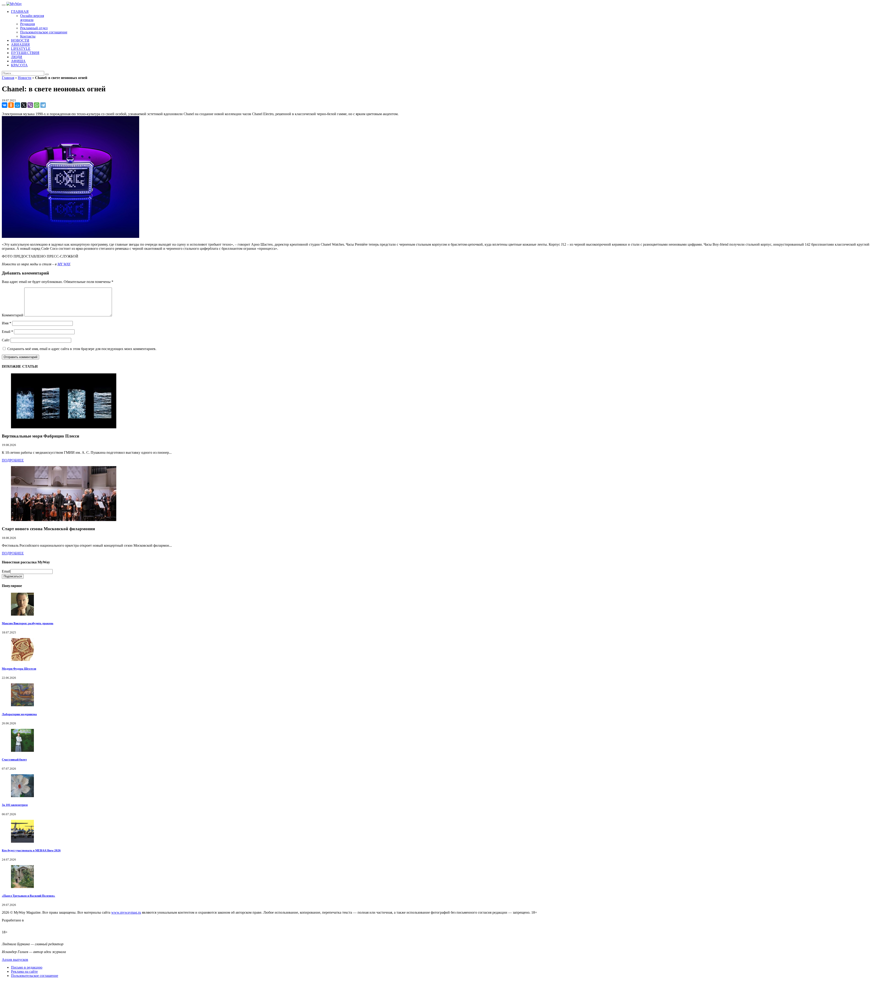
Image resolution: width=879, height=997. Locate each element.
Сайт (6, 340)
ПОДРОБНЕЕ (13, 460)
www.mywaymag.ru (126, 912)
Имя (6, 323)
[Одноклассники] (11, 105)
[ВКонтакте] (4, 105)
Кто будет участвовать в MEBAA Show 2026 (31, 850)
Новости (24, 78)
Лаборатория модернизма (19, 714)
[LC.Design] (13, 924)
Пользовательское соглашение (34, 976)
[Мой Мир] (17, 105)
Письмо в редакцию (26, 967)
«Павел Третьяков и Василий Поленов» (28, 895)
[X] (24, 105)
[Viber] (30, 105)
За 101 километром (15, 805)
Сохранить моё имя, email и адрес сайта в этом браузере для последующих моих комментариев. (81, 349)
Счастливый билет (14, 759)
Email (7, 332)
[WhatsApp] (36, 105)
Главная (8, 78)
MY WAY (63, 264)
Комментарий (12, 315)
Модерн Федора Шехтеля (19, 668)
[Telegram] (43, 105)
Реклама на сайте (24, 971)
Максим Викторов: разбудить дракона (27, 623)
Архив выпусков (15, 960)
